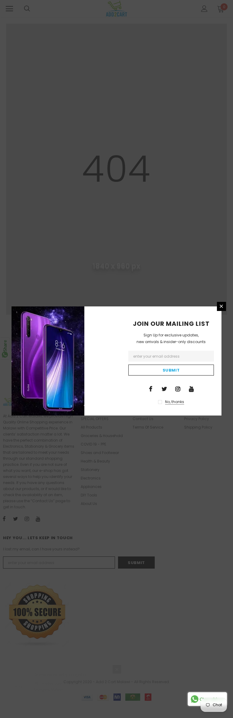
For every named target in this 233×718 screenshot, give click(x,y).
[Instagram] (177, 388)
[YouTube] (191, 388)
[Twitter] (164, 388)
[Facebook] (150, 388)
